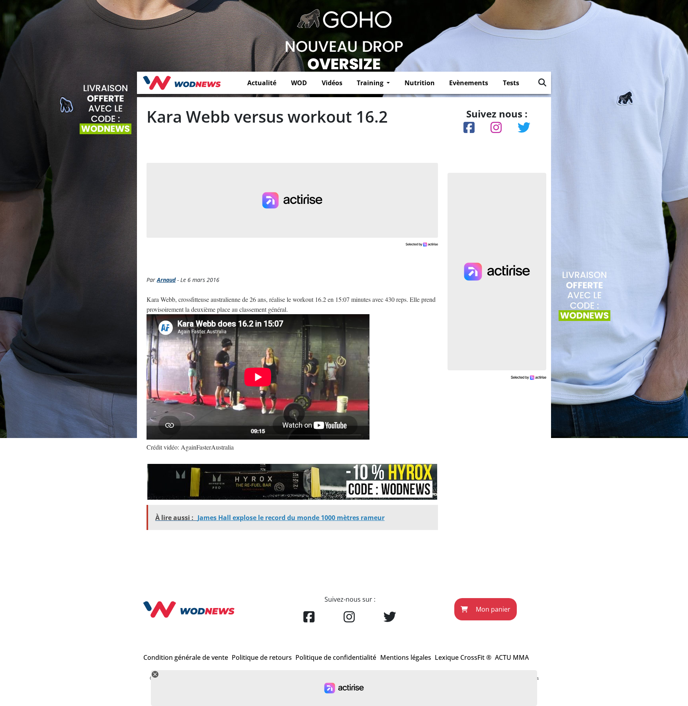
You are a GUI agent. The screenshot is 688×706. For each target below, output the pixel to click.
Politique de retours (262, 657)
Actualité (261, 82)
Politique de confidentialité (335, 657)
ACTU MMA (512, 657)
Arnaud (166, 280)
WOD (299, 82)
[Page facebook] (309, 617)
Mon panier (492, 609)
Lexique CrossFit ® (463, 657)
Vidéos (332, 82)
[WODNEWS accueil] (182, 83)
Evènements (468, 82)
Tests (511, 82)
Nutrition (420, 82)
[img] (542, 82)
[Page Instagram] (349, 617)
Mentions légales (405, 657)
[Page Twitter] (389, 617)
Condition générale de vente (185, 657)
